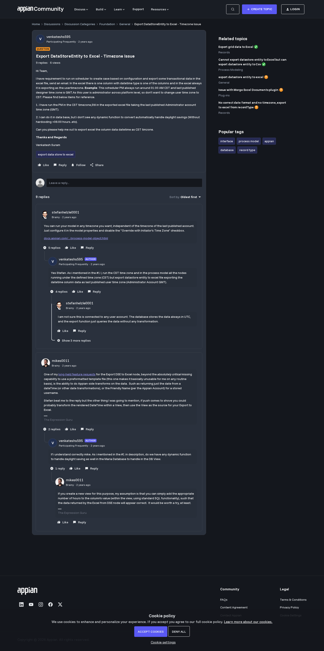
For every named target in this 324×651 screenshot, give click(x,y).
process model (249, 141)
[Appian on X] (60, 604)
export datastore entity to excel (240, 77)
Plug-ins (224, 95)
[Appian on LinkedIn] (21, 604)
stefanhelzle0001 (65, 212)
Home (36, 24)
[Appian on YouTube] (31, 604)
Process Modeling (230, 70)
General (124, 24)
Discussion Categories (80, 24)
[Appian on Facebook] (50, 604)
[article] (119, 230)
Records (224, 52)
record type (247, 150)
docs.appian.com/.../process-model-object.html (76, 238)
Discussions (52, 24)
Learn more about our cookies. (248, 621)
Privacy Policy (289, 607)
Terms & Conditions (293, 600)
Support (138, 9)
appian (269, 141)
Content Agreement (234, 607)
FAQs (223, 600)
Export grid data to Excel (235, 47)
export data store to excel (55, 154)
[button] (259, 9)
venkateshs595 (59, 36)
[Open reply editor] (119, 183)
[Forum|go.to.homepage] (40, 9)
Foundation (107, 24)
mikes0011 (60, 360)
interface (226, 141)
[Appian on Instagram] (41, 604)
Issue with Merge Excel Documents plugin (248, 90)
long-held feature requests (76, 374)
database (227, 150)
